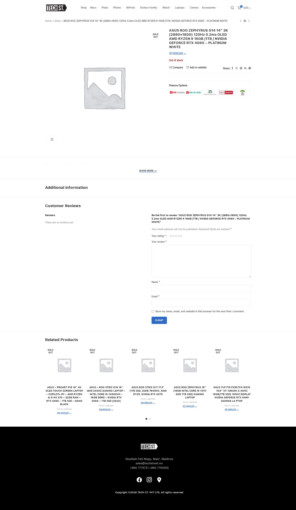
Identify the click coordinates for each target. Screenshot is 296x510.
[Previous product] (241, 21)
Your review (159, 241)
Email (156, 296)
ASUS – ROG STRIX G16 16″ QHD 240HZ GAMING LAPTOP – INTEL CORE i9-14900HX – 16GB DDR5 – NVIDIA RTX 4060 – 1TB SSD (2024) (106, 394)
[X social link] (236, 68)
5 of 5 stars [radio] (181, 236)
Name (156, 282)
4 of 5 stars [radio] (178, 236)
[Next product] (249, 21)
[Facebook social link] (232, 68)
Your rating (159, 236)
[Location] (159, 479)
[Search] (232, 7)
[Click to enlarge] (52, 139)
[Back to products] (245, 21)
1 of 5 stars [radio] (171, 236)
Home (48, 21)
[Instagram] (149, 479)
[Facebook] (139, 479)
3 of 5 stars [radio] (176, 236)
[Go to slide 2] (150, 419)
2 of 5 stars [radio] (173, 236)
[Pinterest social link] (241, 68)
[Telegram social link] (249, 68)
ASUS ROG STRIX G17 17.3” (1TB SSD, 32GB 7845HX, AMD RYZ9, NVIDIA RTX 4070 (148, 390)
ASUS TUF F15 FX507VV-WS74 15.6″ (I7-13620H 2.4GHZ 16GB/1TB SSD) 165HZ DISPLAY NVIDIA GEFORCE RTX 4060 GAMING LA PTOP (232, 394)
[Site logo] (56, 7)
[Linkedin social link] (245, 68)
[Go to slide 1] (146, 419)
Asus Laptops (64, 408)
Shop (57, 21)
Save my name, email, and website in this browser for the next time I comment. (199, 311)
